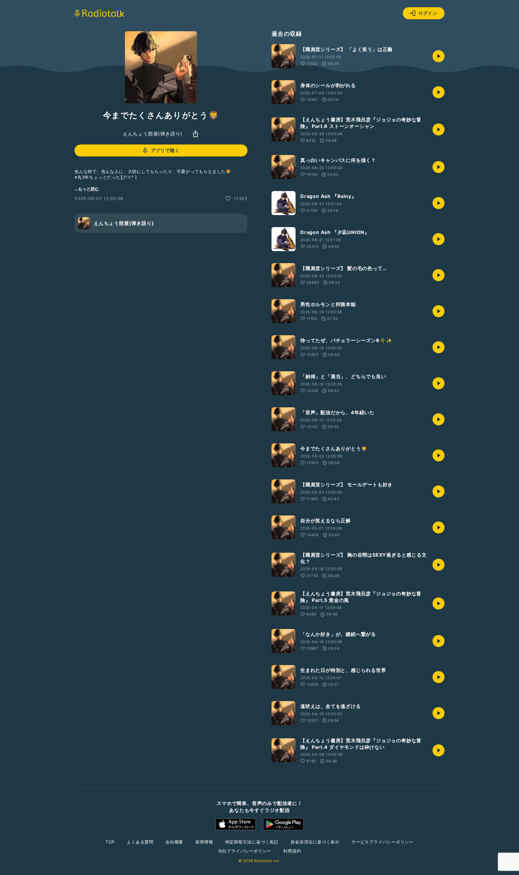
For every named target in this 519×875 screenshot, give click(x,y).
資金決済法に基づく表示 (314, 841)
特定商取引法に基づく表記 (252, 841)
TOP (110, 841)
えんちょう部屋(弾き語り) (152, 134)
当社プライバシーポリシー (245, 850)
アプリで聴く (165, 150)
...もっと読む (86, 188)
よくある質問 (140, 841)
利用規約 (292, 850)
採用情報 (204, 841)
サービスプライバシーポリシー (382, 841)
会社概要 (174, 841)
